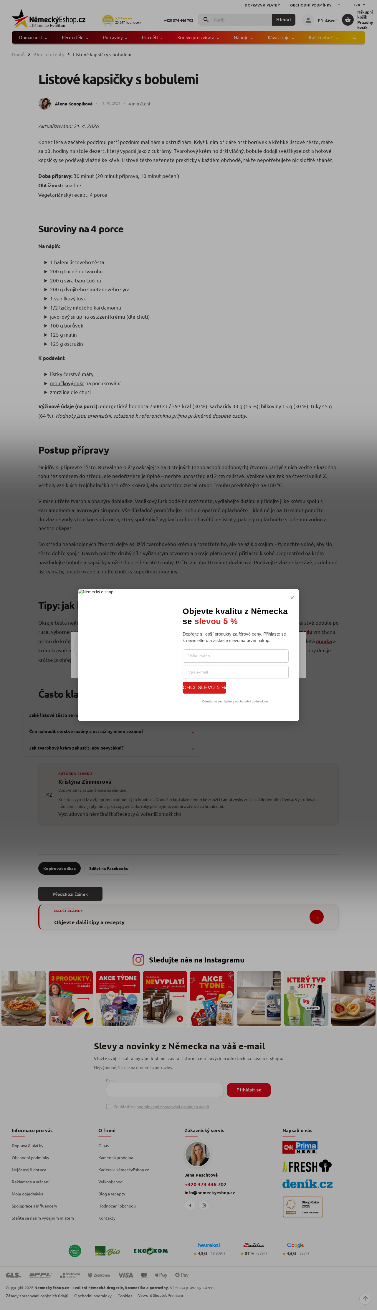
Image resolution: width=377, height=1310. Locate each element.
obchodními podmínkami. (252, 701)
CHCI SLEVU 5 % (204, 687)
